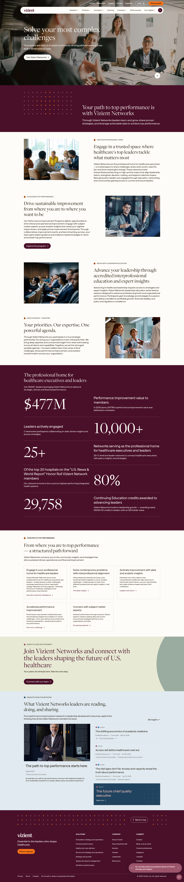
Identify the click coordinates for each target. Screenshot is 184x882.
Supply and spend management (88, 861)
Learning (110, 10)
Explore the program (36, 246)
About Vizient (117, 840)
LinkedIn (139, 857)
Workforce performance (85, 865)
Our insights (149, 10)
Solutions (73, 10)
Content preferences (144, 848)
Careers (111, 3)
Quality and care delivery (85, 848)
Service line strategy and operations (89, 852)
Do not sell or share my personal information (58, 876)
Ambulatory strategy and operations (89, 840)
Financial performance (84, 844)
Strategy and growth (83, 857)
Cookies (36, 876)
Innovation (98, 10)
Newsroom (101, 3)
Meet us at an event (143, 844)
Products (85, 10)
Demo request (156, 3)
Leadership (116, 857)
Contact (119, 3)
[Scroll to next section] (157, 75)
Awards (115, 848)
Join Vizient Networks (36, 57)
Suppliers (128, 3)
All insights (153, 719)
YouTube (139, 861)
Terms (28, 876)
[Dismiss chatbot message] (178, 868)
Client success (135, 10)
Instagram (140, 852)
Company (121, 10)
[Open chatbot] (179, 877)
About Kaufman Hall (119, 844)
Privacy (20, 876)
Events (91, 3)
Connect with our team (37, 681)
